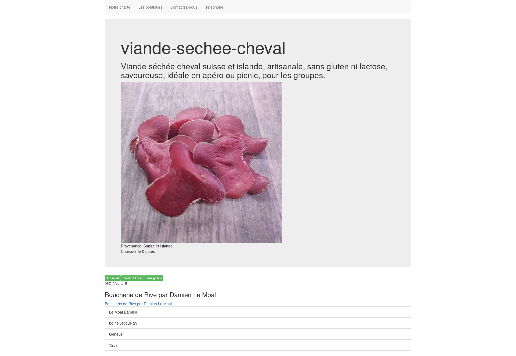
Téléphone (214, 7)
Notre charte (119, 7)
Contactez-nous (183, 7)
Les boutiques (150, 7)
